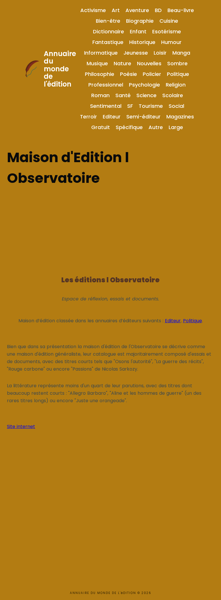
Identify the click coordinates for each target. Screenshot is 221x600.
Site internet (21, 426)
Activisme (93, 10)
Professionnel (105, 84)
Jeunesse (135, 52)
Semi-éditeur (143, 116)
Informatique (101, 52)
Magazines (180, 116)
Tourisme (151, 106)
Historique (142, 42)
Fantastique (107, 42)
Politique (178, 74)
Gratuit (100, 127)
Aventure (137, 10)
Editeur (112, 116)
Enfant (138, 31)
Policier (152, 74)
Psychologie (144, 84)
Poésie (128, 74)
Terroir (88, 116)
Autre (155, 127)
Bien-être (108, 20)
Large (176, 127)
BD (158, 10)
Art (116, 10)
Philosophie (99, 74)
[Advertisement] (110, 229)
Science (146, 95)
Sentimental (105, 106)
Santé (123, 95)
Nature (122, 63)
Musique (97, 63)
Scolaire (172, 95)
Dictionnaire (108, 31)
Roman (100, 95)
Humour (171, 42)
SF (130, 106)
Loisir (160, 52)
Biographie (140, 20)
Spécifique (129, 127)
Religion (176, 84)
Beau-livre (180, 10)
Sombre (177, 63)
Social (176, 106)
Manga (181, 52)
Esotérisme (166, 31)
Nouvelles (149, 63)
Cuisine (168, 20)
